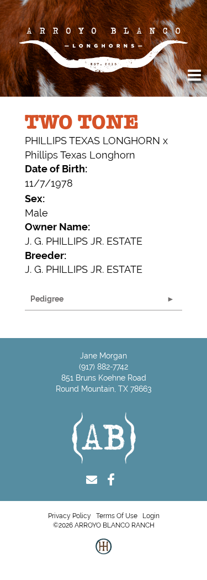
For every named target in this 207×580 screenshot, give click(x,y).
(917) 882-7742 (103, 366)
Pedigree (46, 298)
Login (151, 516)
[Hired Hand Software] (104, 555)
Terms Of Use (116, 516)
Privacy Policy (69, 516)
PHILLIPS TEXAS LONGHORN (92, 140)
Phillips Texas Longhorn (80, 155)
